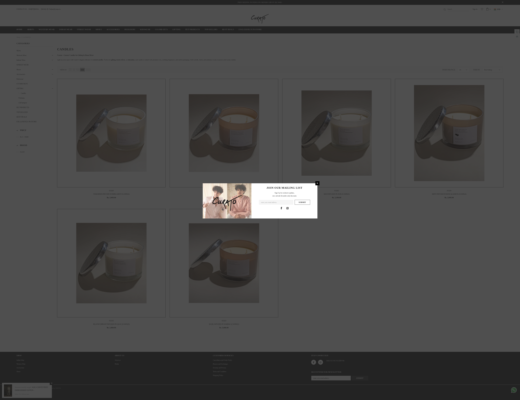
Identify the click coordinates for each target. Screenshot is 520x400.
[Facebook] (281, 208)
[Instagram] (287, 208)
